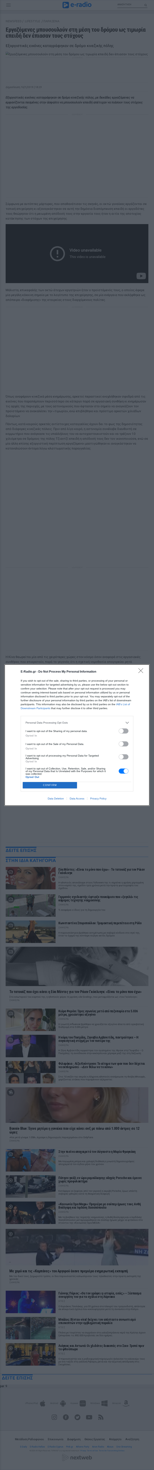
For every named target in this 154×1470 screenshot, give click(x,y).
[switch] (123, 731)
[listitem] (77, 723)
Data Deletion (56, 798)
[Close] (142, 671)
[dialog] (77, 735)
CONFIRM (50, 785)
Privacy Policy (98, 798)
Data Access (77, 798)
